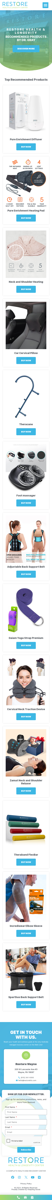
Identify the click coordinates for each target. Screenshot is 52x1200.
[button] (45, 5)
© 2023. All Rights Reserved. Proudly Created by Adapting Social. (26, 1188)
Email (8, 1127)
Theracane (26, 424)
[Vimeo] (39, 1177)
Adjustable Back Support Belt (26, 566)
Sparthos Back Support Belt (26, 997)
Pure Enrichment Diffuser (26, 139)
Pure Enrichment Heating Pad (26, 210)
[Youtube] (33, 1177)
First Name (10, 1107)
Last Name (10, 1117)
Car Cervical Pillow (26, 353)
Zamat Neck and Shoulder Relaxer (26, 782)
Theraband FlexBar (26, 854)
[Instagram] (19, 1177)
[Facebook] (13, 1177)
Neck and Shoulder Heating (26, 281)
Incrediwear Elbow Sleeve (26, 926)
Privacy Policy (26, 1184)
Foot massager (26, 495)
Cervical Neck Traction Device (26, 709)
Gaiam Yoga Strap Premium (26, 638)
